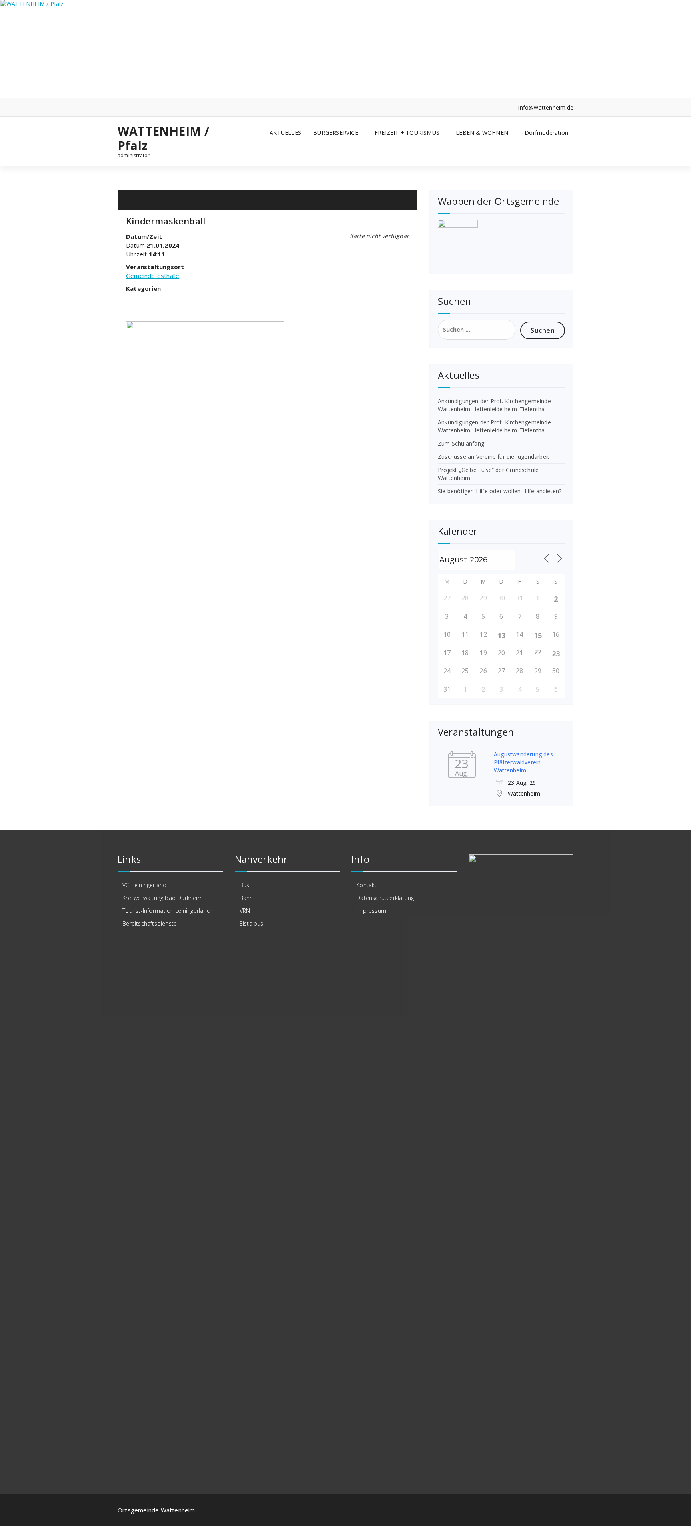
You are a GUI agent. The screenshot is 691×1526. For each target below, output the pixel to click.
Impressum (371, 910)
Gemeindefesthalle (152, 276)
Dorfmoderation (546, 132)
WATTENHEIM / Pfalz (163, 138)
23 (556, 653)
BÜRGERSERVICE (335, 132)
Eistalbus (252, 923)
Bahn (246, 898)
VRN (245, 910)
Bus (245, 885)
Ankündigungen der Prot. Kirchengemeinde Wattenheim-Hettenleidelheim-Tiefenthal (494, 405)
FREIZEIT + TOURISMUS (407, 132)
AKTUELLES (285, 132)
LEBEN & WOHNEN (482, 132)
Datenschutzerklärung (385, 898)
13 (501, 635)
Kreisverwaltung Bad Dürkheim (162, 898)
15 (538, 635)
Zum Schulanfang (461, 443)
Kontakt (366, 885)
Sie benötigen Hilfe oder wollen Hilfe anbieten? (499, 491)
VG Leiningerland (144, 885)
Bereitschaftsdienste (149, 923)
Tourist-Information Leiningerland (166, 910)
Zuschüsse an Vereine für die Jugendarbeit (493, 456)
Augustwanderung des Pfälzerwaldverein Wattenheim (523, 762)
